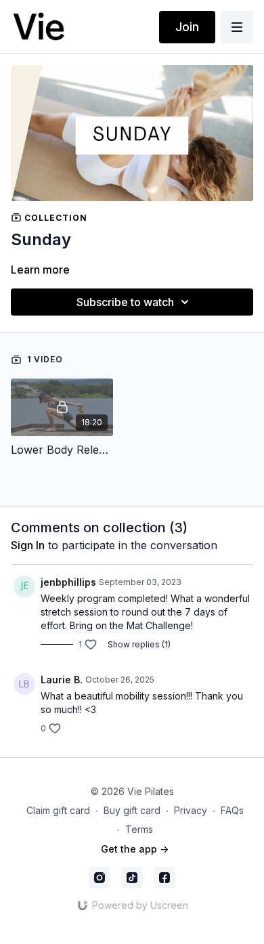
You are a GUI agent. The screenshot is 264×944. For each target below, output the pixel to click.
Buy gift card (132, 810)
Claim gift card (58, 810)
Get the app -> (135, 849)
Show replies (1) (139, 644)
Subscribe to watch (125, 302)
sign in (28, 545)
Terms (139, 829)
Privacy (190, 810)
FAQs (232, 810)
